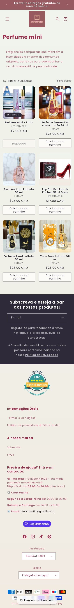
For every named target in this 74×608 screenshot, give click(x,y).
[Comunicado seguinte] (67, 5)
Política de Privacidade (41, 355)
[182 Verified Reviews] (37, 397)
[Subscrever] (63, 317)
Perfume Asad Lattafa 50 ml (19, 258)
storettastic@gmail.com (37, 511)
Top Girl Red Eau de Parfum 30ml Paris (55, 191)
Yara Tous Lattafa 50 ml (55, 258)
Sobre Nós (13, 447)
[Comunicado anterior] (7, 5)
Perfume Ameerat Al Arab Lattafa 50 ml (55, 124)
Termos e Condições (21, 418)
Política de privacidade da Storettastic (33, 425)
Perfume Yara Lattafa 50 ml (19, 191)
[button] (7, 19)
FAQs (10, 454)
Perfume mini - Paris (19, 122)
